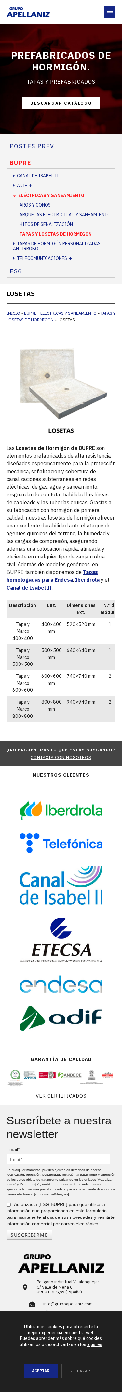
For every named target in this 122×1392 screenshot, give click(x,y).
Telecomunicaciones (42, 258)
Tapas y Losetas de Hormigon (56, 234)
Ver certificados (61, 1096)
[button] (109, 12)
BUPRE (20, 162)
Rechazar (80, 1370)
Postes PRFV (32, 146)
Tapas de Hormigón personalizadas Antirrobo (57, 246)
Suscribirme (29, 1235)
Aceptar (41, 1370)
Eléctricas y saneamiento (51, 195)
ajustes (94, 1344)
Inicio (13, 313)
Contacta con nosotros (61, 757)
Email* (13, 1149)
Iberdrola (87, 580)
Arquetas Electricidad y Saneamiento (65, 215)
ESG (16, 271)
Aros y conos (35, 205)
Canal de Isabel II (38, 176)
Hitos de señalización (46, 224)
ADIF (22, 185)
